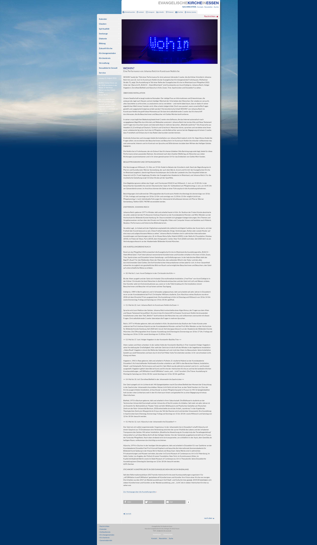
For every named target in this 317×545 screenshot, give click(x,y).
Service (102, 73)
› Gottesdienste (104, 532)
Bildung (102, 43)
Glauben (102, 24)
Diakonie (103, 38)
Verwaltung (104, 63)
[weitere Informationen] (188, 502)
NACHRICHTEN (189, 7)
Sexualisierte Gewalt (108, 68)
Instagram (151, 12)
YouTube (180, 12)
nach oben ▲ (209, 518)
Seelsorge (103, 33)
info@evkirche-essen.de (163, 530)
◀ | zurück (127, 514)
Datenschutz (167, 534)
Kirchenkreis (104, 58)
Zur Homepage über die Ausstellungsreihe (139, 492)
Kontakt (200, 7)
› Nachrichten (104, 526)
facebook (141, 12)
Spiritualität (104, 29)
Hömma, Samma (191, 12)
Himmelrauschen (130, 12)
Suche (216, 7)
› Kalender (103, 529)
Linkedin (161, 12)
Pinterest (170, 12)
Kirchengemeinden (107, 53)
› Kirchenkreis (104, 537)
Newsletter (208, 7)
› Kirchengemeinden (106, 535)
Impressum (157, 534)
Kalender (103, 19)
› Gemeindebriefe (105, 540)
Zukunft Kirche (105, 48)
